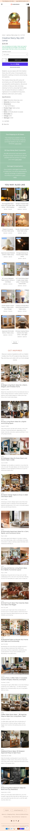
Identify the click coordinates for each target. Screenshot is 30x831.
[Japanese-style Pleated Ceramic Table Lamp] (8, 243)
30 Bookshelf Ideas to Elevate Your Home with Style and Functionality (14, 640)
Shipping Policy (11, 814)
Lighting (8, 35)
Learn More (18, 143)
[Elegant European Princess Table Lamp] (8, 220)
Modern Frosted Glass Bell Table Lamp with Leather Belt (22, 205)
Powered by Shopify (24, 825)
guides (2, 676)
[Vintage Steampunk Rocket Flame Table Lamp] (22, 243)
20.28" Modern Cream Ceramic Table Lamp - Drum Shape (8, 307)
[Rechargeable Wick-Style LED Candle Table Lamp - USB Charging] (8, 194)
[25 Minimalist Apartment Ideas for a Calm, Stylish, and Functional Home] (15, 519)
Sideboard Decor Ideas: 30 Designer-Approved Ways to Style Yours (13, 752)
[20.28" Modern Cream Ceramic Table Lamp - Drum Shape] (8, 296)
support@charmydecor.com (22, 1)
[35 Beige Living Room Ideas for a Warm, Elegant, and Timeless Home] (15, 373)
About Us (4, 814)
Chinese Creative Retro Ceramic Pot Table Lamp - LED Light (22, 332)
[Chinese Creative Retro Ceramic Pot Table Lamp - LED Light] (22, 322)
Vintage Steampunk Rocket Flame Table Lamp (22, 254)
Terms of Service (16, 816)
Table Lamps (14, 35)
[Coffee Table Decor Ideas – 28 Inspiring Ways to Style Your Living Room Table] (15, 702)
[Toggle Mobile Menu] (2, 4)
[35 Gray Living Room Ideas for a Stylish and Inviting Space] (15, 409)
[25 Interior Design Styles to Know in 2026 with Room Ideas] (15, 482)
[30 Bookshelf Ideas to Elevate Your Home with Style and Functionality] (15, 627)
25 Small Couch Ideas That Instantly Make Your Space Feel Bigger (14, 603)
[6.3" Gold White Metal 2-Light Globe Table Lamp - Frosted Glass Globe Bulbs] (22, 269)
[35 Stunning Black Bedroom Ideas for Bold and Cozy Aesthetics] (15, 775)
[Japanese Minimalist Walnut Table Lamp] (8, 322)
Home (3, 35)
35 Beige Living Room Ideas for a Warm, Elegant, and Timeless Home (14, 385)
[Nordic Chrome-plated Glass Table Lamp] (22, 220)
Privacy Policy (7, 816)
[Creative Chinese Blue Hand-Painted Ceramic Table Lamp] (22, 296)
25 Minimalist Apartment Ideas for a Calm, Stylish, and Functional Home (15, 532)
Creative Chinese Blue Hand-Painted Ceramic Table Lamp (22, 307)
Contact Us (23, 816)
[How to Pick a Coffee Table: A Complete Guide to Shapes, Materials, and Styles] (15, 666)
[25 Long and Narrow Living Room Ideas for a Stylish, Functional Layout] (15, 556)
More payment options (15, 67)
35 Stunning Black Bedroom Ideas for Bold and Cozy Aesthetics (13, 788)
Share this (6, 124)
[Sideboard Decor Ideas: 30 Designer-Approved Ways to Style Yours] (15, 739)
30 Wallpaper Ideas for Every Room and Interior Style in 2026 (14, 459)
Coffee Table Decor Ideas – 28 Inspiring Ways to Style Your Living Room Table (13, 715)
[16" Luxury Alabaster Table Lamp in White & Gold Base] (8, 269)
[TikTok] (18, 821)
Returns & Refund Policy (22, 814)
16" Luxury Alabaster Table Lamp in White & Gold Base (7, 280)
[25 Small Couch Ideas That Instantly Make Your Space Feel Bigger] (15, 591)
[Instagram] (13, 821)
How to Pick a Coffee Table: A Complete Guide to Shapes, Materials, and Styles (14, 678)
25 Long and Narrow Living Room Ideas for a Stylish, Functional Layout (14, 569)
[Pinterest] (16, 821)
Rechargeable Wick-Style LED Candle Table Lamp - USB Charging (8, 205)
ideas (2, 383)
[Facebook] (11, 821)
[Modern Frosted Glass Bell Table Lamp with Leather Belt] (22, 194)
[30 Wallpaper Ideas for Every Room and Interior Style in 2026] (15, 446)
